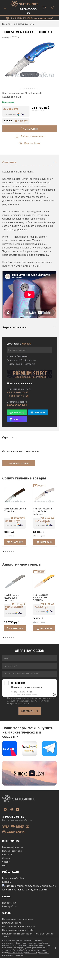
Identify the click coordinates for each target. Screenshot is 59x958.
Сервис (6, 861)
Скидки (6, 858)
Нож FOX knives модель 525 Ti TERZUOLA (11, 598)
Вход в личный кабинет (14, 878)
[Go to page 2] (5, 551)
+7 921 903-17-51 (17, 392)
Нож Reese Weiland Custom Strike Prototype (42, 511)
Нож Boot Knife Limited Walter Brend (15, 510)
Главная (6, 24)
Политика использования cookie (18, 930)
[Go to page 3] (7, 551)
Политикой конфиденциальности (22, 952)
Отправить (27, 711)
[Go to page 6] (13, 551)
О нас (5, 865)
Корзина (6, 882)
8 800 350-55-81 (17, 405)
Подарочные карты (12, 851)
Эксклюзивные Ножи (24, 24)
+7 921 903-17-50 (17, 396)
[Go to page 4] (9, 551)
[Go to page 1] (3, 551)
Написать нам (9, 902)
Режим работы (9, 906)
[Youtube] (17, 809)
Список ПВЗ (8, 854)
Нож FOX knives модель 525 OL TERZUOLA (40, 598)
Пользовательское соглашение (18, 919)
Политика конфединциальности (18, 926)
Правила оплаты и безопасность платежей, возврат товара (28, 935)
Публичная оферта (11, 923)
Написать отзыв (19, 463)
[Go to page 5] (11, 551)
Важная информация (12, 847)
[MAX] (5, 809)
